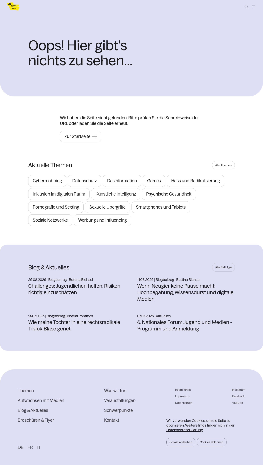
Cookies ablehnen (211, 442)
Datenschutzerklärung (184, 430)
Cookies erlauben (180, 442)
